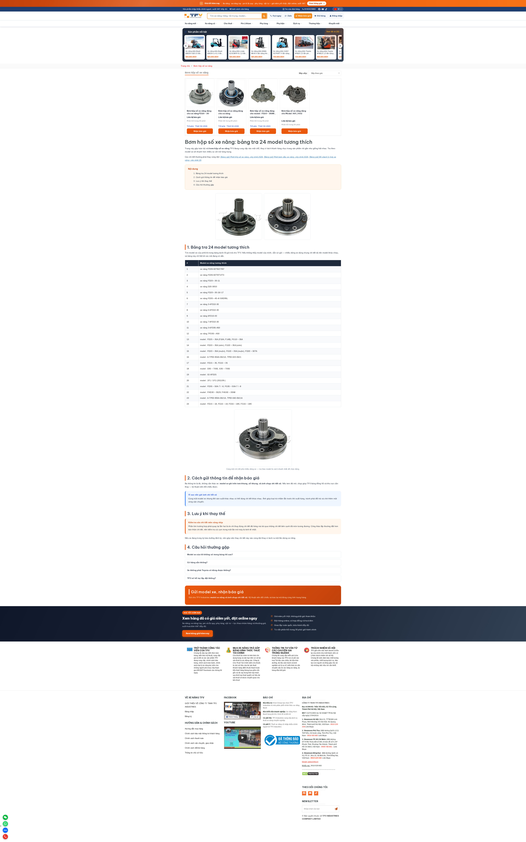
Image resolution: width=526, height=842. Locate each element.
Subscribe (336, 809)
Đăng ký (188, 716)
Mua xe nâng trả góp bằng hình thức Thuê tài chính (246, 650)
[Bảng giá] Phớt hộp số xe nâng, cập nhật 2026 (242, 157)
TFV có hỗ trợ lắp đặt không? (201, 578)
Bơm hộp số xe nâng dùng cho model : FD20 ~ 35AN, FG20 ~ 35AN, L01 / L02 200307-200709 (262, 112)
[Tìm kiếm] (264, 16)
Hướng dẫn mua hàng (194, 729)
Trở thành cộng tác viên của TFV (207, 649)
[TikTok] (326, 9)
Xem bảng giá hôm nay (197, 633)
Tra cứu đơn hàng (292, 9)
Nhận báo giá (304, 16)
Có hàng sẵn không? (197, 562)
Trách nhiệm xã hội (323, 648)
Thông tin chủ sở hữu (194, 753)
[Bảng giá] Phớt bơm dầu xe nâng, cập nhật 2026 (286, 157)
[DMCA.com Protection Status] (310, 774)
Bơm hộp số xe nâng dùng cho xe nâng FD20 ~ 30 (199, 112)
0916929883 (310, 9)
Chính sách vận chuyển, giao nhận (199, 743)
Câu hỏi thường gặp (205, 185)
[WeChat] (5, 817)
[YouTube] (323, 9)
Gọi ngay (277, 16)
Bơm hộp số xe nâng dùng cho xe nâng (230, 112)
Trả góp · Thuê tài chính (197, 126)
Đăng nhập (337, 16)
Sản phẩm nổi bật (197, 32)
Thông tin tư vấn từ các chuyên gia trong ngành (284, 650)
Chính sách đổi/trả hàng (195, 748)
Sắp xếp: (303, 73)
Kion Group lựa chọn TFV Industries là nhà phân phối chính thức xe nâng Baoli (281, 705)
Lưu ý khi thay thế (204, 181)
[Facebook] (319, 9)
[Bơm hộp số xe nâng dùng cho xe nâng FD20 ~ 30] (200, 93)
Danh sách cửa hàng (240, 9)
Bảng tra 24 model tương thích (209, 173)
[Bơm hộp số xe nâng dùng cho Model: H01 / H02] (294, 93)
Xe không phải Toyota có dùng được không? (209, 570)
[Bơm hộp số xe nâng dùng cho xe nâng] (231, 93)
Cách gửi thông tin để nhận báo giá (212, 177)
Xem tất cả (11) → (334, 32)
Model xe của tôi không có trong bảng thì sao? (210, 554)
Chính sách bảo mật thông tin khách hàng (202, 734)
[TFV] (194, 16)
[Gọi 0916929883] (5, 836)
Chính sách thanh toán (194, 738)
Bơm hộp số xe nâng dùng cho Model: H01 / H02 (293, 112)
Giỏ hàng (321, 16)
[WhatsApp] (5, 823)
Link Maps (309, 727)
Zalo (290, 16)
